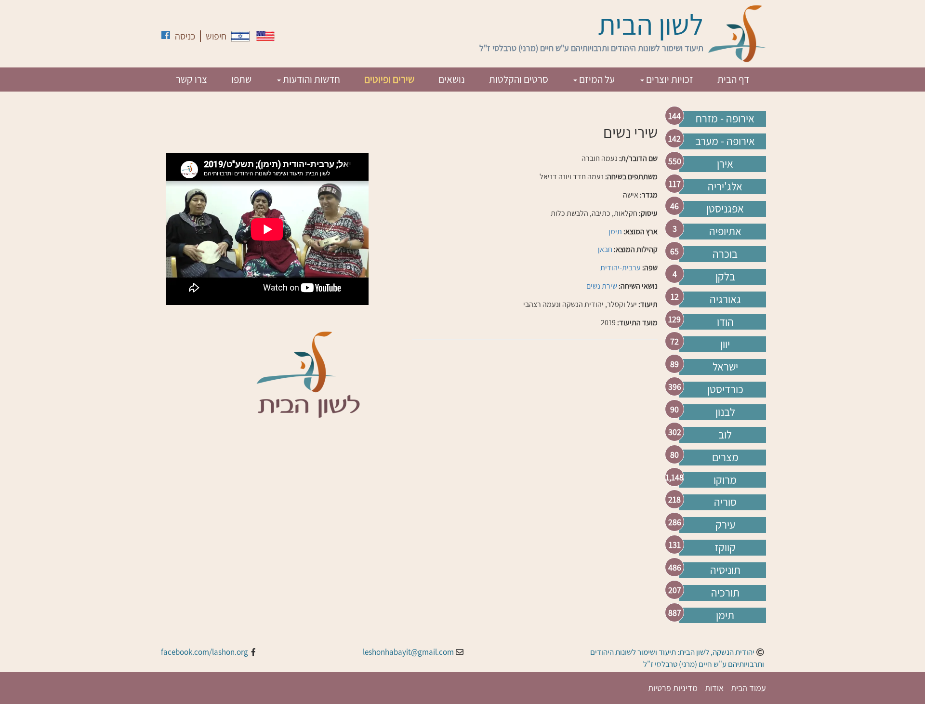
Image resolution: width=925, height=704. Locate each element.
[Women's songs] (265, 36)
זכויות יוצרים (668, 79)
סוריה (725, 502)
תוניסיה (725, 570)
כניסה (185, 36)
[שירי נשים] (240, 36)
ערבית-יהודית (620, 268)
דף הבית (733, 79)
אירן (725, 164)
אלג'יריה (725, 186)
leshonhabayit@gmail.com (408, 652)
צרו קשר (191, 79)
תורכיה (725, 592)
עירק (725, 525)
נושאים (451, 79)
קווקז (725, 547)
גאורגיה (725, 299)
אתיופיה (725, 231)
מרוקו (725, 480)
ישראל (725, 366)
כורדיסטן (725, 389)
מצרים (725, 457)
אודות (714, 687)
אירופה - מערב (725, 141)
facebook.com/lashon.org (204, 652)
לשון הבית (650, 24)
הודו (725, 322)
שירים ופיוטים (389, 79)
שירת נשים (601, 286)
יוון (725, 344)
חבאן (605, 249)
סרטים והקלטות (518, 79)
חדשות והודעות (310, 79)
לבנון (725, 412)
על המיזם (596, 79)
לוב (725, 434)
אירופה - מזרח (725, 118)
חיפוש (216, 36)
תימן (725, 615)
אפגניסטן (725, 208)
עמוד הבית (748, 687)
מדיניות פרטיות (673, 687)
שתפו (241, 79)
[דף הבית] (737, 34)
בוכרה (725, 254)
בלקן (725, 276)
